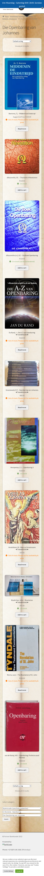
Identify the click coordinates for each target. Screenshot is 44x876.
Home (7, 16)
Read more (22, 129)
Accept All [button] (19, 871)
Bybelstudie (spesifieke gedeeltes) (21, 16)
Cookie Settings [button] (8, 871)
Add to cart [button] (22, 190)
